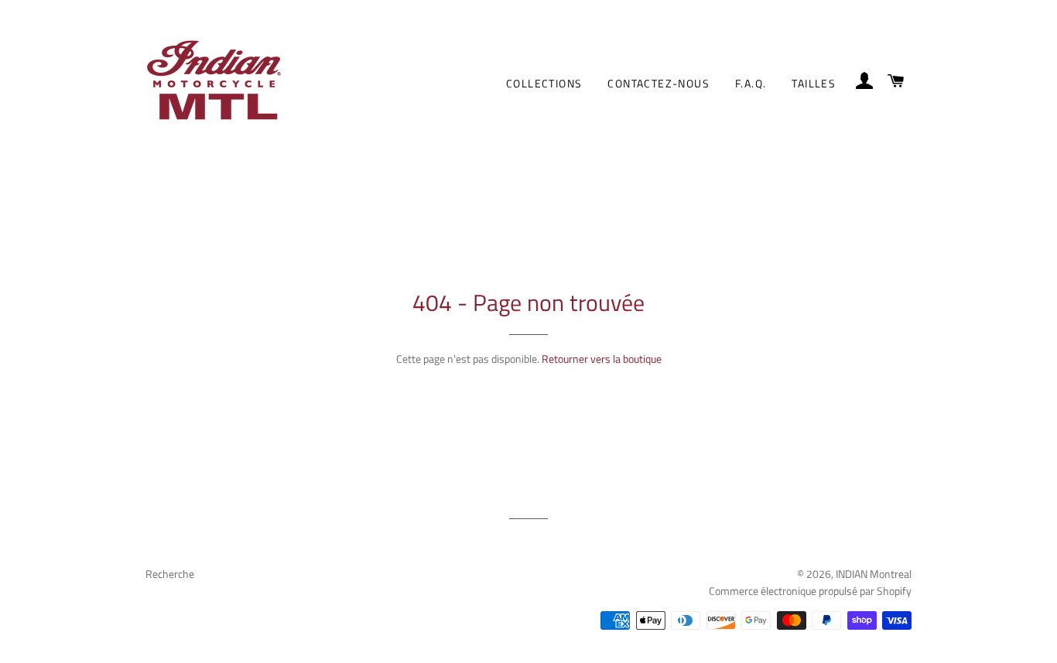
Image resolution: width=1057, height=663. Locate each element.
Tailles (814, 83)
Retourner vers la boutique (602, 358)
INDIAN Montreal (874, 574)
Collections (544, 83)
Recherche (169, 574)
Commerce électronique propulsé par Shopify (810, 591)
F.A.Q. (750, 83)
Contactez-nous (658, 83)
